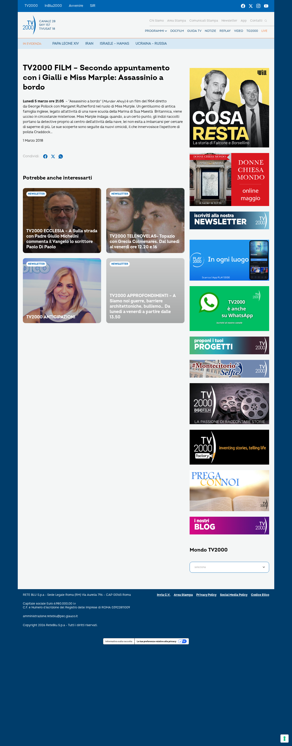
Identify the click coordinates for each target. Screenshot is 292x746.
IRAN (89, 43)
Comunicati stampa (203, 20)
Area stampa (176, 20)
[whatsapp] (61, 156)
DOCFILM (177, 31)
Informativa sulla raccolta (118, 641)
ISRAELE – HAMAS (114, 43)
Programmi (154, 31)
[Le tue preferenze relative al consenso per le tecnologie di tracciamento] (284, 738)
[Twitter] (251, 6)
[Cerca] (265, 21)
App (244, 20)
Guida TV (194, 31)
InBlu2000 (53, 6)
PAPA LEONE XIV (65, 43)
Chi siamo (156, 20)
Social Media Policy (234, 595)
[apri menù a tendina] (166, 31)
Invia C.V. (163, 595)
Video (238, 31)
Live (264, 31)
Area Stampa (183, 595)
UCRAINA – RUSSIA (151, 43)
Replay (225, 31)
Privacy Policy (206, 595)
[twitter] (53, 156)
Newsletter (229, 20)
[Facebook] (243, 6)
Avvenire (76, 6)
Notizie (210, 31)
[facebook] (45, 156)
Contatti (256, 20)
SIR (92, 6)
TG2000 (252, 31)
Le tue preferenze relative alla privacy (156, 641)
